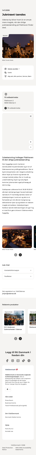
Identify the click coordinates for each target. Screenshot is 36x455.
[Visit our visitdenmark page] (18, 360)
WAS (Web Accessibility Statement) (23, 448)
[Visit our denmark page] (7, 360)
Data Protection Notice (7, 448)
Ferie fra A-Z (9, 429)
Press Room (9, 400)
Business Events (10, 403)
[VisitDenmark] (11, 369)
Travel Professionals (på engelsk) (16, 405)
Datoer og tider (13, 69)
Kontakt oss (9, 431)
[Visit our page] (12, 360)
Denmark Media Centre (13, 417)
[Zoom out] (30, 147)
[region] (18, 131)
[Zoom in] (30, 142)
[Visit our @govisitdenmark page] (23, 360)
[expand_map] (31, 116)
